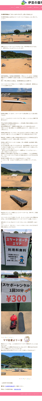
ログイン (22, 7)
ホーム (12, 7)
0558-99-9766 (17, 389)
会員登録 (17, 7)
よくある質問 (29, 7)
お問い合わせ (36, 7)
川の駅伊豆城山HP (9, 386)
